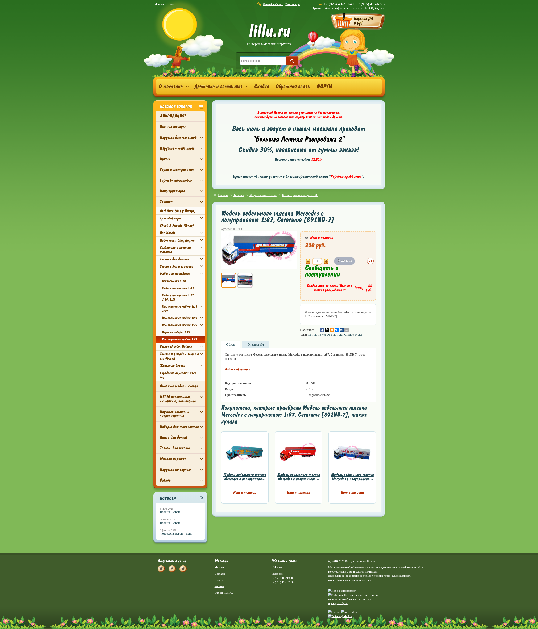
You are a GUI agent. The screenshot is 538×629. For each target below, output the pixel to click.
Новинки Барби (170, 511)
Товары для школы (175, 448)
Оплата (219, 580)
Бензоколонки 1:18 (174, 281)
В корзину (344, 261)
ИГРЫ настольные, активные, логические (178, 399)
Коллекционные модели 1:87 (179, 339)
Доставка (220, 573)
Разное (165, 480)
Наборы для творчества (179, 426)
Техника (166, 201)
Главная (223, 195)
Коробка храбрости (345, 176)
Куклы (165, 159)
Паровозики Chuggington (177, 240)
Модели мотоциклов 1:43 (178, 288)
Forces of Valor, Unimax (176, 346)
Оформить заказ (224, 592)
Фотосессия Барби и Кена (176, 533)
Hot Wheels (167, 233)
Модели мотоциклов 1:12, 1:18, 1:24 (178, 297)
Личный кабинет (273, 4)
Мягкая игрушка (173, 458)
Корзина (219, 586)
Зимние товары (172, 126)
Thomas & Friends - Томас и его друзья (179, 356)
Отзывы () (256, 344)
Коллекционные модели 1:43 (179, 318)
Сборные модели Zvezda (179, 386)
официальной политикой (363, 571)
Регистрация (292, 4)
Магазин (159, 4)
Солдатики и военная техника (175, 249)
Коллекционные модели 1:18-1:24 (180, 309)
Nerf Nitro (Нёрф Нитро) (178, 211)
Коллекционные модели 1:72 (179, 325)
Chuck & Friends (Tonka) (177, 225)
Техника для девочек (174, 259)
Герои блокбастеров (176, 180)
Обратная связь (293, 86)
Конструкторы (172, 191)
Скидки (261, 86)
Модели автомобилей (175, 274)
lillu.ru (269, 35)
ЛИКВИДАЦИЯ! (173, 116)
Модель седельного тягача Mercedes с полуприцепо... (244, 477)
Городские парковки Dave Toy (178, 375)
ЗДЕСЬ (316, 159)
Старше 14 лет (353, 334)
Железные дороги (172, 365)
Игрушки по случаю (175, 469)
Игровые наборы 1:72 (176, 332)
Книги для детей (173, 437)
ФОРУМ (324, 86)
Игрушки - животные (177, 148)
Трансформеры (170, 218)
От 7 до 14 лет (317, 334)
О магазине (170, 86)
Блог (171, 4)
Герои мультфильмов (177, 169)
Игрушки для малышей (178, 137)
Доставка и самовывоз (218, 86)
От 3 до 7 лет (335, 334)
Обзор (230, 344)
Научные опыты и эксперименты (174, 414)
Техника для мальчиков (176, 266)
